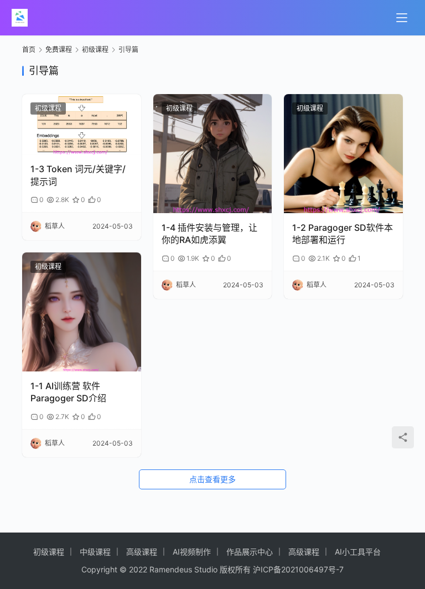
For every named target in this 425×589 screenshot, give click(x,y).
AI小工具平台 (358, 551)
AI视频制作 (192, 551)
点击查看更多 (212, 479)
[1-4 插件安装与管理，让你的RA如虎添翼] (212, 153)
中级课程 (95, 551)
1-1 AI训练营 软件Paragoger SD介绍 (68, 392)
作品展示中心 (249, 551)
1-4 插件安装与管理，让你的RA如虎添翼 (209, 233)
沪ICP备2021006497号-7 (298, 569)
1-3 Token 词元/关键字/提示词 (78, 175)
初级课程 (48, 108)
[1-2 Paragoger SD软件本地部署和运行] (343, 153)
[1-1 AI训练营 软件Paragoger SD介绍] (81, 311)
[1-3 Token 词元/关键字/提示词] (81, 124)
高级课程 (141, 551)
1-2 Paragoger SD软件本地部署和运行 (342, 233)
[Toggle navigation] (401, 18)
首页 (28, 49)
